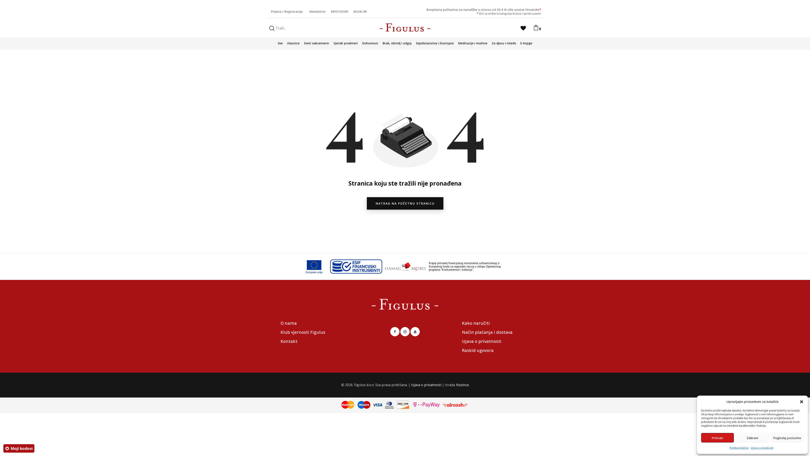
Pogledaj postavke (787, 438)
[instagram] (405, 331)
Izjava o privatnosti (762, 448)
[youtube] (415, 331)
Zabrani (752, 438)
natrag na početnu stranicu (405, 203)
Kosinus (462, 385)
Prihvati (717, 438)
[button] (801, 402)
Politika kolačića (739, 448)
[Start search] (272, 28)
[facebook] (395, 331)
